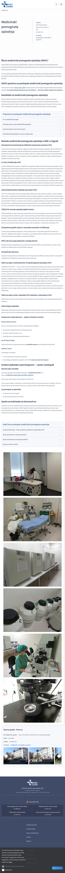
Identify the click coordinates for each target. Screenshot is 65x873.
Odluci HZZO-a (18, 88)
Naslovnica (5, 10)
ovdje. (10, 862)
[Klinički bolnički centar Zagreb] (7, 4)
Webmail (28, 841)
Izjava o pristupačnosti (32, 833)
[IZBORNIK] (61, 4)
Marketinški (8, 870)
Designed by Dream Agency (32, 790)
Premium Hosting (44, 792)
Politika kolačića (30, 829)
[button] (59, 756)
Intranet (28, 837)
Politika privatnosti (31, 825)
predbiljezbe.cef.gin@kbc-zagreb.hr (44, 39)
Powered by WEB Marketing (23, 792)
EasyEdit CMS (35, 792)
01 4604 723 (39, 32)
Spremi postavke (57, 868)
